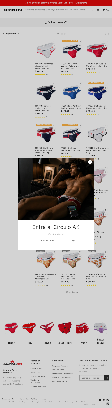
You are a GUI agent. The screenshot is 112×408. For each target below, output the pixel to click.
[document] (56, 204)
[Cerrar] (90, 162)
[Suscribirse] (73, 240)
